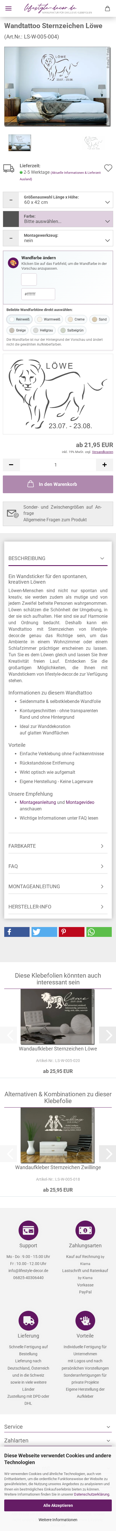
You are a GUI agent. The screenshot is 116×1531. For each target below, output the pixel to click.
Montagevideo (80, 802)
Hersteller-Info (29, 907)
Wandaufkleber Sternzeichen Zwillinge (58, 1167)
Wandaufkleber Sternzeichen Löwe (58, 1049)
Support (28, 1245)
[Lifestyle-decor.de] (58, 8)
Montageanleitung (38, 802)
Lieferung (28, 1336)
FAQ (13, 866)
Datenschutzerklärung (91, 1494)
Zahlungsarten (85, 1245)
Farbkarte (22, 846)
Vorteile (85, 1336)
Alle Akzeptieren (58, 1505)
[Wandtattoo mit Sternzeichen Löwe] (58, 86)
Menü (8, 8)
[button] (11, 465)
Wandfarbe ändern (38, 257)
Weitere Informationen (58, 1520)
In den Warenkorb (58, 484)
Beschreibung (26, 558)
